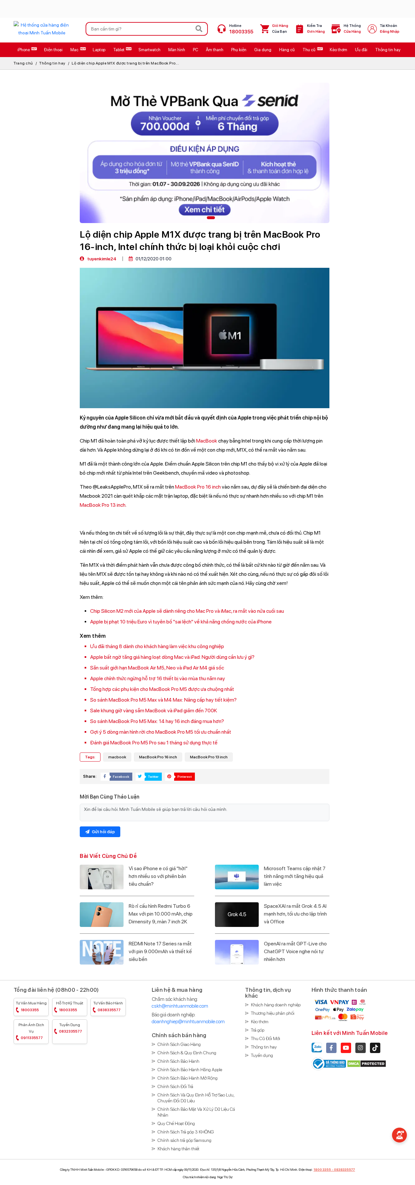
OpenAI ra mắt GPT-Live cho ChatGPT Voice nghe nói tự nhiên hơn (295, 951)
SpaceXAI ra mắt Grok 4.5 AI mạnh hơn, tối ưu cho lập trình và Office (295, 914)
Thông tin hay (52, 63)
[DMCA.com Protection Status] (366, 1063)
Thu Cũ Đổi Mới (265, 1038)
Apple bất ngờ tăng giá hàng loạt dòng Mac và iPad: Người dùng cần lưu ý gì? (172, 657)
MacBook (206, 441)
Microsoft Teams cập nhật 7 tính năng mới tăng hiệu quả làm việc (295, 876)
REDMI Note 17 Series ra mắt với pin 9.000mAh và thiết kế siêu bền (160, 951)
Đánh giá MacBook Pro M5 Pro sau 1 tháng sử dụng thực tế (154, 743)
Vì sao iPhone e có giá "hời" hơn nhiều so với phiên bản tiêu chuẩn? (158, 876)
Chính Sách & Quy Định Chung (187, 1052)
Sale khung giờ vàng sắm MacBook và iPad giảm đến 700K (153, 710)
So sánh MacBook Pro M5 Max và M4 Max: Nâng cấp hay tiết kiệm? (163, 700)
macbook (117, 757)
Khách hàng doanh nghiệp (276, 1004)
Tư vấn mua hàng (31, 1006)
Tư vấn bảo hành (108, 1006)
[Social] (331, 1048)
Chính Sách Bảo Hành (178, 1061)
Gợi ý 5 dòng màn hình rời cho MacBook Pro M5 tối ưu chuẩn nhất (160, 732)
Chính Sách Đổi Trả (175, 1086)
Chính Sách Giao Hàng (179, 1044)
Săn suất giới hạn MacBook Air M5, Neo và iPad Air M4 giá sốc (157, 668)
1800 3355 (322, 1169)
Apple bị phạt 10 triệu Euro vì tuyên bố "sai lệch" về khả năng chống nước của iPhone (181, 622)
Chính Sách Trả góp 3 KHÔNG (186, 1131)
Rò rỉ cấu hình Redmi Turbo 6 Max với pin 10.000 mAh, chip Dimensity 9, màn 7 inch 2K (161, 914)
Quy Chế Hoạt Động (176, 1123)
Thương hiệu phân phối (272, 1013)
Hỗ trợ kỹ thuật (69, 1006)
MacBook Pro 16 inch (198, 487)
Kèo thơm (259, 1021)
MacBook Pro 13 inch (102, 505)
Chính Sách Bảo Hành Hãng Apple (190, 1069)
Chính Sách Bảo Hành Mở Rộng (188, 1078)
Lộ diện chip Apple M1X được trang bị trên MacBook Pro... (125, 63)
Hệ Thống (352, 29)
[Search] (199, 29)
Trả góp (257, 1030)
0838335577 (344, 1169)
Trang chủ (23, 63)
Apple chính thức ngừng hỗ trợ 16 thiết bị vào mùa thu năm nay (157, 678)
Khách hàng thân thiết (178, 1148)
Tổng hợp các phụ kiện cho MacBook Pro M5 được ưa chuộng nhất (162, 689)
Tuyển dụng (70, 1028)
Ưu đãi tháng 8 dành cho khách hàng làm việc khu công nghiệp (157, 646)
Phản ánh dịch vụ (31, 1031)
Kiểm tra (316, 29)
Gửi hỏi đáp (103, 831)
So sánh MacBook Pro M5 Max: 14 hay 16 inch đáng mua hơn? (157, 721)
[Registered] (329, 1063)
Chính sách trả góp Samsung (184, 1140)
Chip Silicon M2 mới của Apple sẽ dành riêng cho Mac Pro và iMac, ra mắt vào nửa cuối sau (187, 611)
